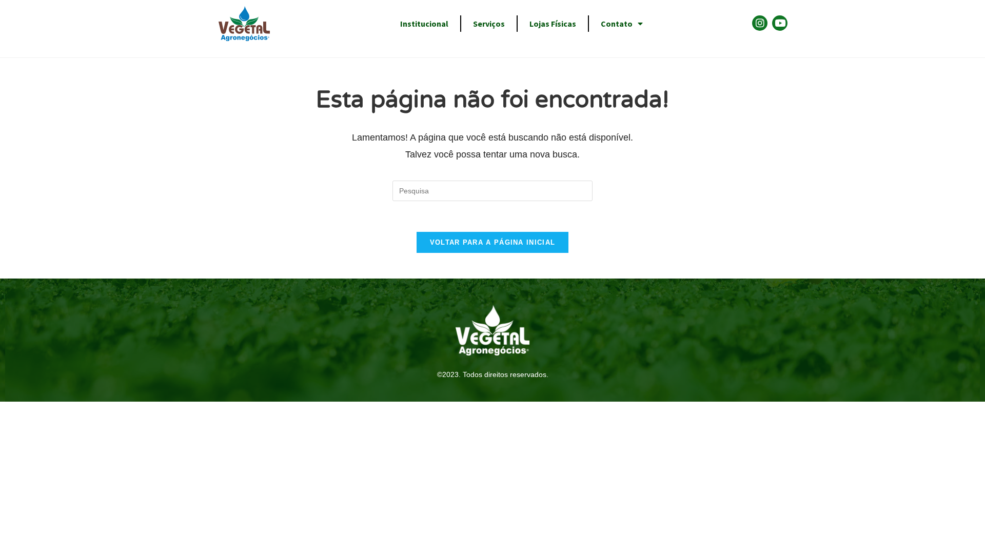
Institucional (424, 23)
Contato (617, 23)
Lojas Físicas (552, 23)
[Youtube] (779, 23)
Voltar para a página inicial (492, 242)
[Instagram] (759, 23)
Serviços (489, 23)
